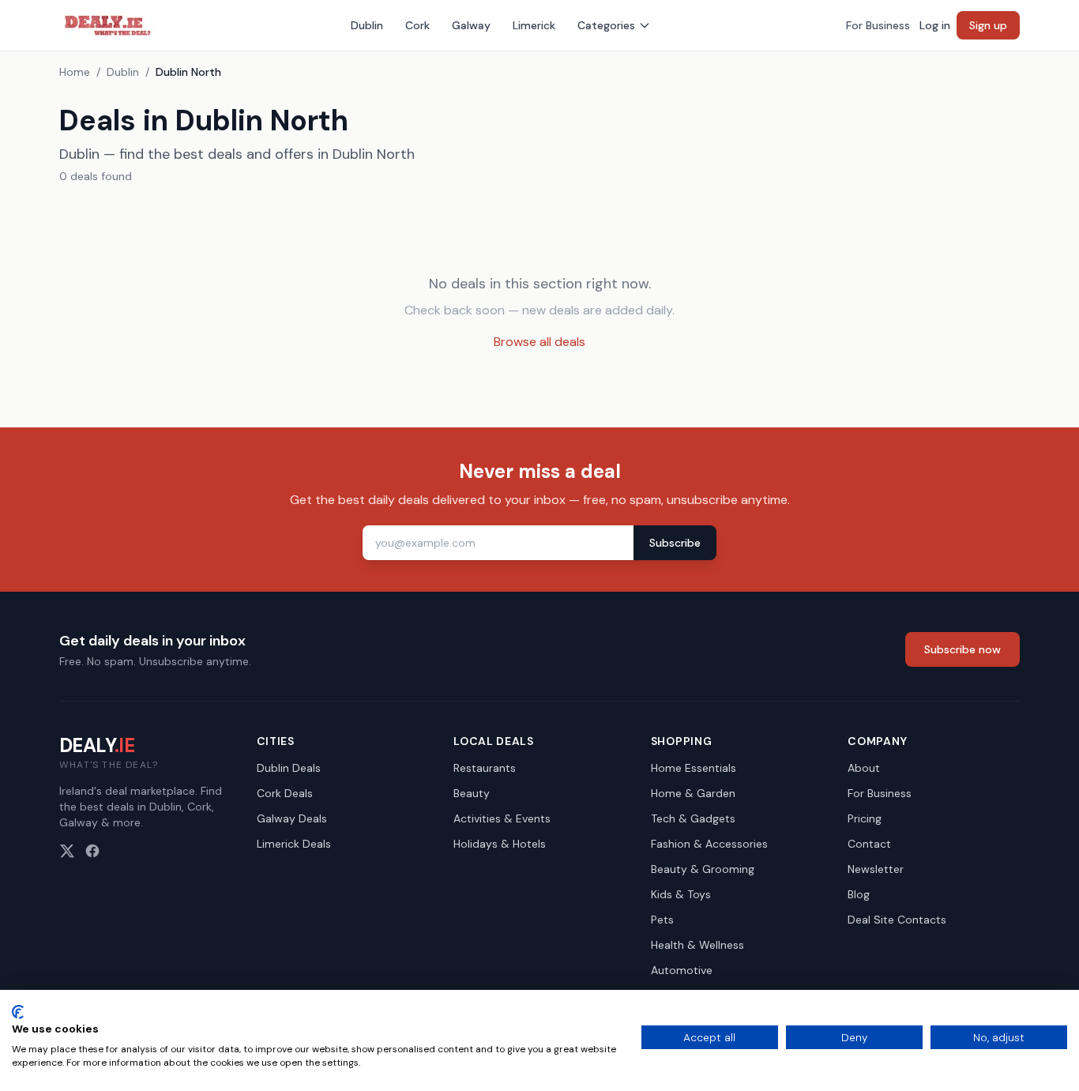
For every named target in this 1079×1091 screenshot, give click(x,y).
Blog (859, 894)
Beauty (471, 793)
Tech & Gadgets (693, 818)
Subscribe (675, 543)
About (864, 768)
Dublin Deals (289, 768)
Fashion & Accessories (709, 844)
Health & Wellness (697, 945)
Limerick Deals (294, 844)
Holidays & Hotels (499, 844)
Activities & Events (502, 818)
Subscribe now (962, 649)
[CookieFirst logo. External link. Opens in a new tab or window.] (18, 1012)
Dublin (367, 25)
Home (74, 72)
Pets (662, 919)
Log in (934, 25)
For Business (878, 25)
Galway (471, 25)
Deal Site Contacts (897, 919)
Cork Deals (285, 793)
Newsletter (876, 869)
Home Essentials (693, 768)
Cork (417, 25)
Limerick (534, 25)
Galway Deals (292, 818)
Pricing (865, 818)
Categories (606, 25)
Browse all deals (539, 341)
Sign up (988, 25)
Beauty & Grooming (702, 869)
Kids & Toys (681, 894)
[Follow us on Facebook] (92, 851)
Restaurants (484, 768)
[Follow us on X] (67, 851)
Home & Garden (693, 793)
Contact (869, 844)
